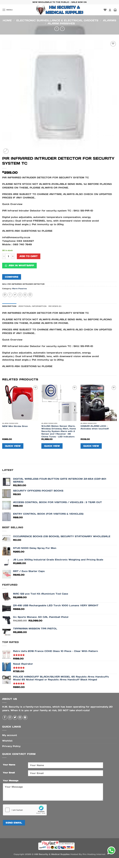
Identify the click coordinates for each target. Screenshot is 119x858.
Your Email (9, 772)
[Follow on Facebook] (4, 717)
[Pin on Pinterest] (25, 295)
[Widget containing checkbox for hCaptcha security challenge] (25, 809)
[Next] (117, 418)
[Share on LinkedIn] (30, 295)
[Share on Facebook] (10, 295)
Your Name (9, 764)
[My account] (110, 10)
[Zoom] (6, 151)
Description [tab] (9, 306)
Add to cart (29, 256)
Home (7, 20)
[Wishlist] (105, 10)
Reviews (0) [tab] (54, 306)
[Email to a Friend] (20, 295)
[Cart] (115, 10)
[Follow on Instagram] (10, 717)
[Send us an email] (20, 717)
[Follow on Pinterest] (25, 717)
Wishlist (7, 740)
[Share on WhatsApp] (4, 295)
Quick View (13, 446)
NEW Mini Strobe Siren (15, 426)
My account (9, 735)
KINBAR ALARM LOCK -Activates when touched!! (95, 427)
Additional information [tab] (32, 306)
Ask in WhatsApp (21, 265)
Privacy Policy (11, 746)
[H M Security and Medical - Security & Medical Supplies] (59, 10)
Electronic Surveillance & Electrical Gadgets (57, 20)
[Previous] (2, 418)
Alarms (109, 20)
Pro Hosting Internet (94, 854)
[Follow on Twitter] (15, 717)
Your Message (10, 780)
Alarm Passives (61, 23)
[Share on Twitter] (15, 295)
